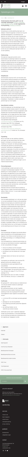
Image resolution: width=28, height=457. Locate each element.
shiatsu (16, 22)
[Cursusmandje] (23, 6)
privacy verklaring (6, 424)
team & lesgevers (6, 417)
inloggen (23, 1)
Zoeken (3, 334)
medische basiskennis (7, 125)
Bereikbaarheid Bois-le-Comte (8, 354)
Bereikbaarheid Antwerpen (7, 350)
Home (2, 17)
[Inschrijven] (25, 381)
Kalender (3, 330)
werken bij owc (5, 419)
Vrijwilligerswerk (5, 366)
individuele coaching (6, 421)
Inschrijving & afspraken (7, 346)
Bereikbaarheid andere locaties (8, 358)
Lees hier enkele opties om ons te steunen (11, 395)
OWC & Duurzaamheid (6, 370)
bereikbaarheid (5, 432)
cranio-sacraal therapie (7, 24)
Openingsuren (4, 343)
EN (5, 1)
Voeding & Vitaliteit (15, 25)
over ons (4, 411)
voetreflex (21, 22)
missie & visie (5, 414)
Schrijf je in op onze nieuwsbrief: (14, 377)
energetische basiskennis (8, 121)
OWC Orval (3, 362)
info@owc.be (5, 446)
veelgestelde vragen (6, 434)
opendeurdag (6, 405)
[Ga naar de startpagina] (6, 5)
